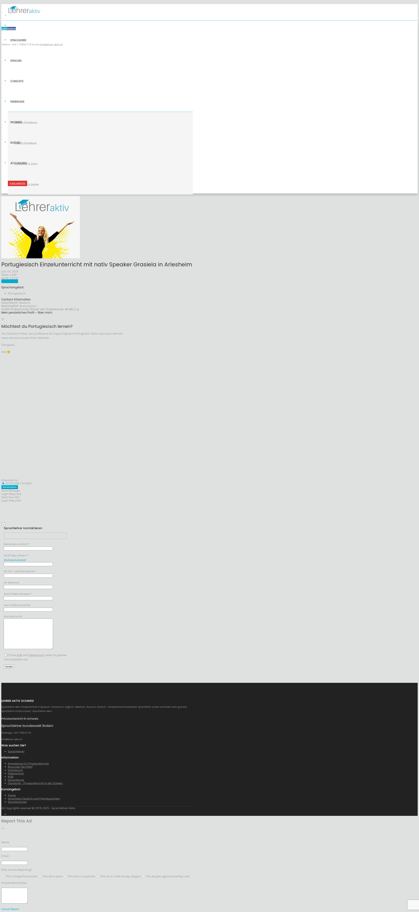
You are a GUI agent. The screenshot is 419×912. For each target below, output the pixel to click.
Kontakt (15, 142)
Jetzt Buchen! (18, 162)
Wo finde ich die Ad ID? (15, 559)
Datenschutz (16, 773)
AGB (10, 776)
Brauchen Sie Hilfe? (20, 767)
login (4, 28)
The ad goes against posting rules (168, 876)
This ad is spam (52, 876)
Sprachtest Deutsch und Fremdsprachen (34, 798)
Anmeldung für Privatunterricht (28, 763)
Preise (12, 795)
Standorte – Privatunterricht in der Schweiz (35, 783)
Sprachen (16, 60)
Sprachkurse (16, 780)
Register (11, 28)
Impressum (15, 770)
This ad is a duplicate (81, 876)
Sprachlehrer (18, 40)
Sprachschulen (17, 802)
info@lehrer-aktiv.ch (51, 44)
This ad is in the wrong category (121, 876)
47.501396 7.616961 (18, 483)
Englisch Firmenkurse (25, 142)
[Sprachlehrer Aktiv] (24, 15)
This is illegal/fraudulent (21, 876)
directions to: (9, 480)
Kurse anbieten (17, 183)
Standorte (17, 81)
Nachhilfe (16, 122)
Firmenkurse (17, 101)
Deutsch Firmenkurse (25, 122)
